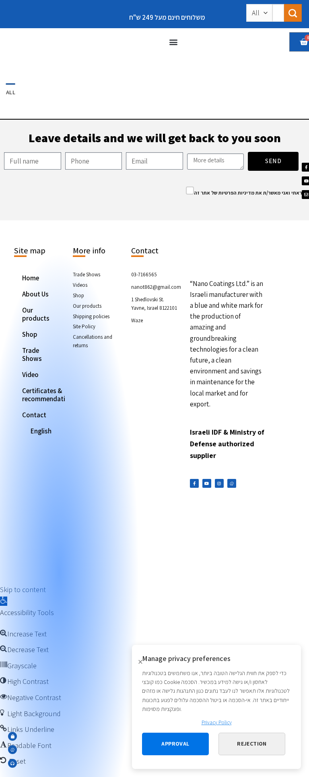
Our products (35, 314)
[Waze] (231, 483)
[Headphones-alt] (12, 763)
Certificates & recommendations (44, 394)
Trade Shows (32, 354)
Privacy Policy (217, 722)
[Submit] (293, 13)
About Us (35, 294)
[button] (173, 42)
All (10, 92)
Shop (29, 334)
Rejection (252, 743)
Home (30, 278)
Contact (34, 414)
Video (30, 374)
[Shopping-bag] (12, 736)
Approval (175, 743)
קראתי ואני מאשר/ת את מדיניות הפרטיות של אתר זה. (250, 192)
